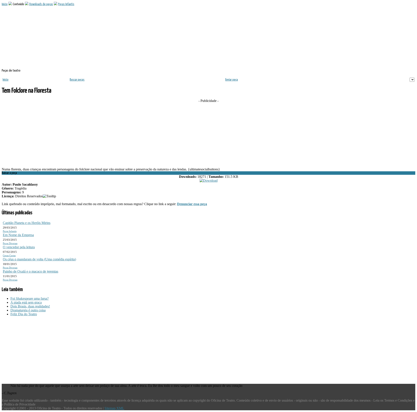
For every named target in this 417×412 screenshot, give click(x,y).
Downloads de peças (41, 4)
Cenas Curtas (9, 255)
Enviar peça (231, 79)
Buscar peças (77, 79)
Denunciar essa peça (192, 204)
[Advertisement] (132, 36)
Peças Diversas (10, 243)
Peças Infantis (66, 4)
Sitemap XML (114, 408)
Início (5, 4)
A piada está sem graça (26, 302)
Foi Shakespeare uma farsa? (29, 298)
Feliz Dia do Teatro (23, 314)
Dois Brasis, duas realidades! (30, 306)
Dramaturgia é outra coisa (28, 310)
